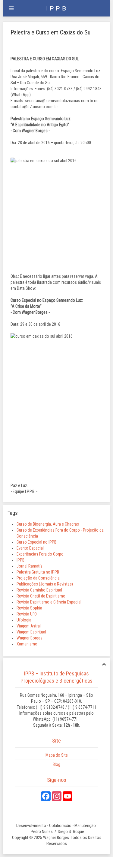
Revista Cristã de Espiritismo (41, 596)
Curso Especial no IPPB (36, 542)
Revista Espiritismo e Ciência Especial (49, 602)
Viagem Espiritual (31, 632)
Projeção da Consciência (38, 578)
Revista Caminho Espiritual (39, 590)
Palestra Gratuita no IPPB (38, 572)
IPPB (20, 560)
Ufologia (24, 620)
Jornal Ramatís (29, 566)
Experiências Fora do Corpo (40, 554)
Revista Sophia (29, 608)
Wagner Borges (29, 638)
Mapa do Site (57, 755)
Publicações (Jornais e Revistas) (45, 584)
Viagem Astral (29, 626)
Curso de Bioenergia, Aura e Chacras (48, 524)
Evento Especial (30, 548)
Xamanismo (27, 644)
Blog (56, 764)
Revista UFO (27, 614)
